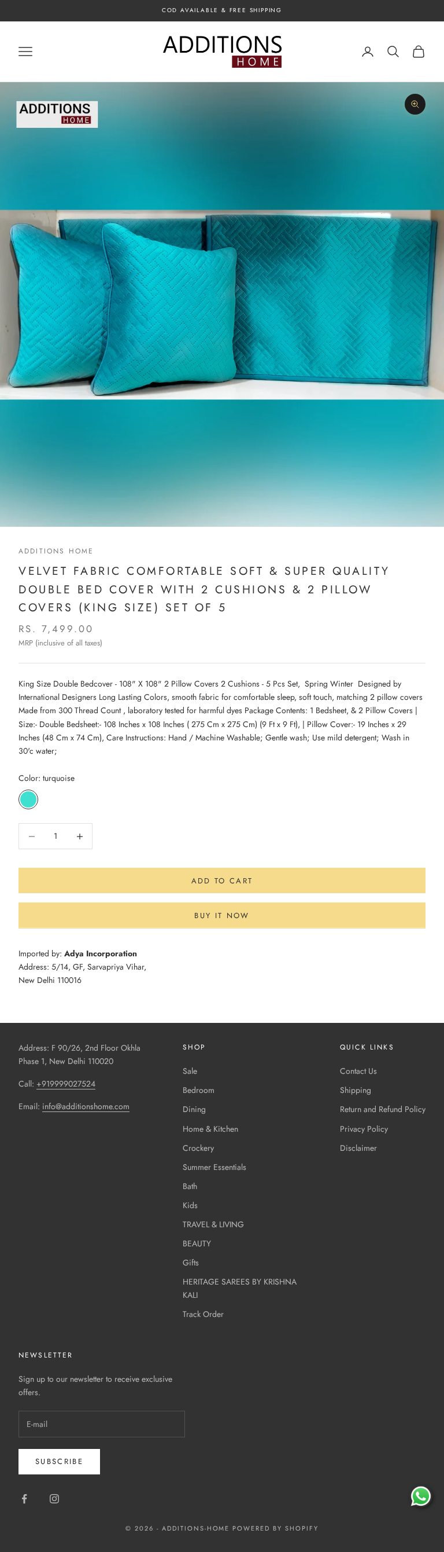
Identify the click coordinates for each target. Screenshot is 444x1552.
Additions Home (56, 551)
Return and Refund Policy (383, 1109)
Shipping (355, 1090)
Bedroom (198, 1090)
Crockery (198, 1148)
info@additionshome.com (86, 1106)
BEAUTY (197, 1243)
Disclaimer (358, 1148)
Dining (194, 1109)
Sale (190, 1071)
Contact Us (358, 1071)
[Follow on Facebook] (24, 1499)
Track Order (203, 1314)
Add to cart (222, 880)
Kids (190, 1205)
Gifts (191, 1262)
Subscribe (59, 1461)
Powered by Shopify (275, 1528)
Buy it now (221, 915)
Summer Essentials (214, 1167)
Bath (190, 1186)
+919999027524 (65, 1083)
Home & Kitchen (210, 1129)
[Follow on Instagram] (54, 1499)
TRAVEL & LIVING (213, 1224)
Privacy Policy (364, 1129)
